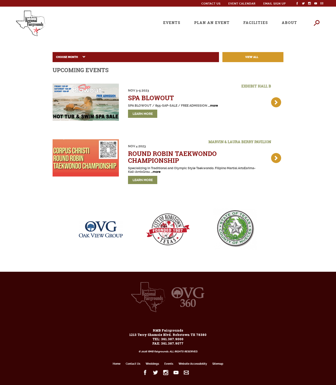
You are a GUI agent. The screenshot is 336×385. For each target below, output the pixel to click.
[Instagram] (309, 3)
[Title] (86, 102)
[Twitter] (303, 3)
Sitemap (217, 363)
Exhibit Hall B (256, 86)
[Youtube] (315, 3)
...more (213, 105)
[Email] (321, 3)
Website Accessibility (193, 363)
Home (116, 363)
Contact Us (211, 3)
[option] (33, 235)
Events (168, 363)
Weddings (152, 363)
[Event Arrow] (276, 102)
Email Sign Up (274, 3)
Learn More (143, 114)
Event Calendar (242, 3)
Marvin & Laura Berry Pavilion (239, 141)
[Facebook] (297, 3)
